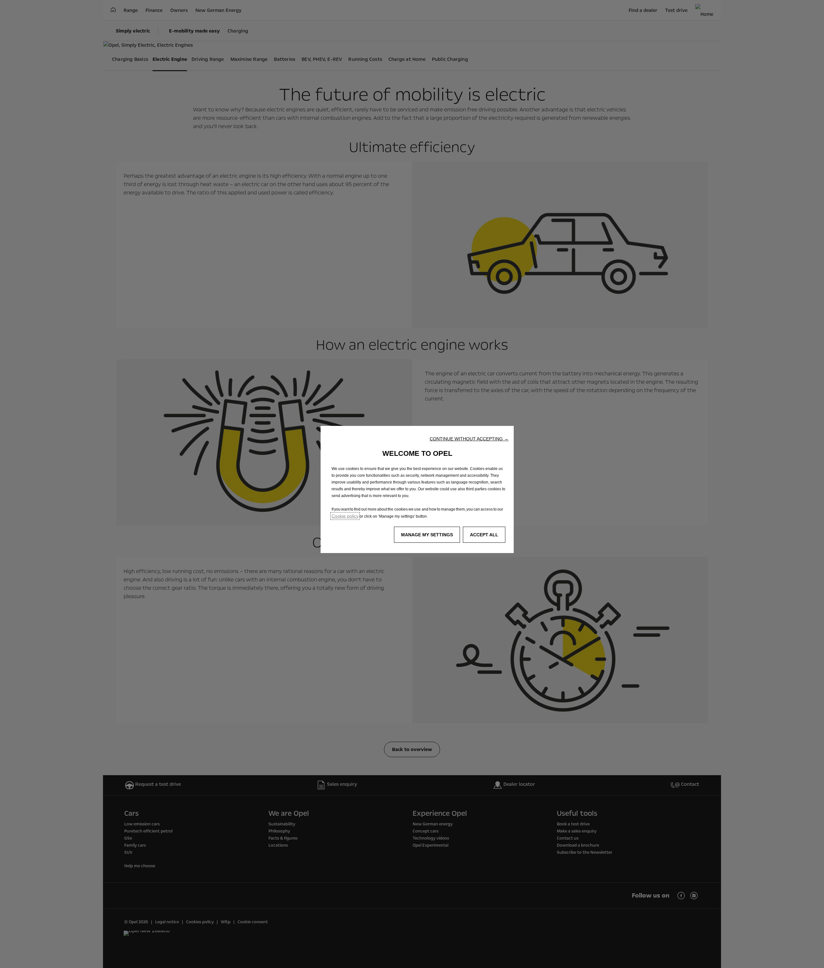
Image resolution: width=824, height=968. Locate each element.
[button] (469, 438)
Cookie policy (345, 516)
